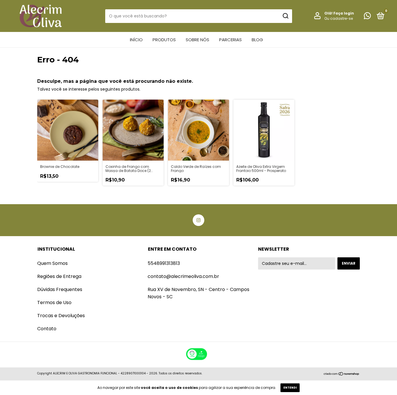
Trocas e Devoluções (61, 315)
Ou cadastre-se (338, 18)
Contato (46, 328)
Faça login (343, 13)
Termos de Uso (54, 302)
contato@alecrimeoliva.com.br (183, 276)
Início (136, 40)
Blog (257, 40)
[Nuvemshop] (341, 374)
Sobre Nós (197, 40)
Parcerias (230, 40)
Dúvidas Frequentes (59, 289)
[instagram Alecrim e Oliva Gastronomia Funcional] (198, 220)
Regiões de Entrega (59, 276)
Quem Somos (52, 263)
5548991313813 (164, 263)
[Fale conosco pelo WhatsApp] (367, 17)
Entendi (290, 387)
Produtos (164, 40)
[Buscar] (285, 16)
